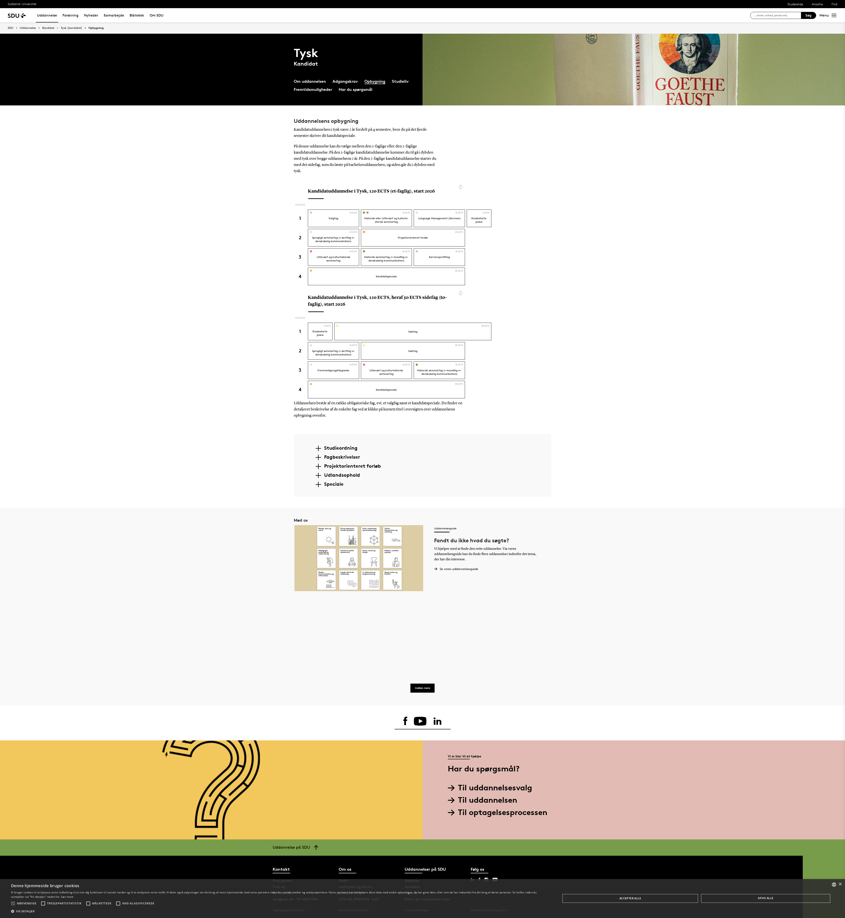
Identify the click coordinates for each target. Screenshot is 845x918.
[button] (13, 903)
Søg (808, 15)
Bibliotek (137, 15)
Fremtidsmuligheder (313, 89)
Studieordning (341, 448)
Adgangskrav (345, 81)
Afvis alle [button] (765, 898)
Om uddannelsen (310, 81)
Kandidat (48, 27)
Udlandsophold (342, 475)
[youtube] (420, 721)
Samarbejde (114, 15)
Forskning (70, 15)
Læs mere (67, 897)
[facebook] (405, 721)
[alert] (422, 898)
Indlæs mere (422, 688)
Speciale (334, 484)
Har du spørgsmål (355, 89)
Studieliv (400, 81)
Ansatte (817, 4)
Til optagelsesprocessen (502, 812)
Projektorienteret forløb (352, 466)
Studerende (795, 4)
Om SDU (156, 15)
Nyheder (91, 15)
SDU (10, 27)
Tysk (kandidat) (71, 27)
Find (834, 4)
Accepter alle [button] (630, 898)
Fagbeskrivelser (342, 457)
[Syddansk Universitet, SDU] (17, 15)
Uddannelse (47, 15)
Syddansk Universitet (22, 4)
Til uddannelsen (487, 800)
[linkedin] (437, 721)
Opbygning (96, 27)
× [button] (840, 884)
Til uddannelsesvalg (495, 787)
